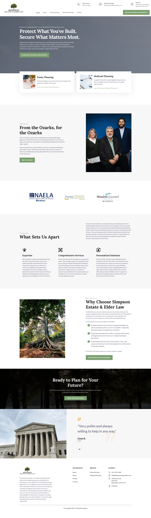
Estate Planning (54, 12)
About (45, 12)
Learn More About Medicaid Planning (105, 88)
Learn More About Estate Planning (47, 87)
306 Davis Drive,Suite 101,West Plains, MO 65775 (119, 481)
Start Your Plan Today (75, 398)
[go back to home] (27, 471)
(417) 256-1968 (86, 5)
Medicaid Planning (68, 12)
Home (38, 12)
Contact (75, 481)
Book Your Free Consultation (136, 12)
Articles (79, 12)
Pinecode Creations (81, 508)
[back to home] (14, 8)
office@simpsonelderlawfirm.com (113, 5)
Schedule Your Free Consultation (34, 55)
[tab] (79, 449)
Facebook (114, 486)
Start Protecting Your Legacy (99, 357)
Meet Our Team (27, 160)
